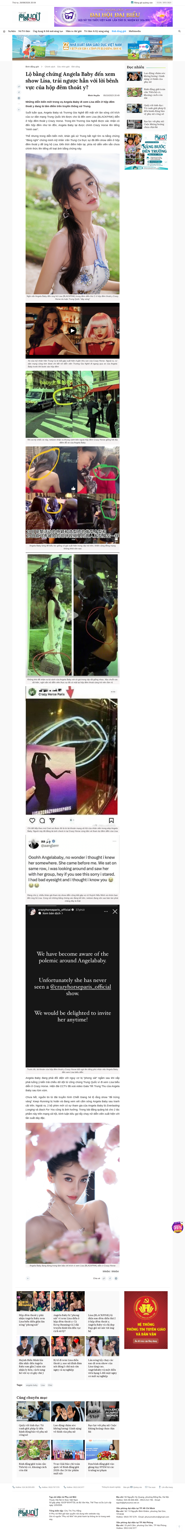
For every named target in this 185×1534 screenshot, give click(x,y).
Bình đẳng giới (119, 31)
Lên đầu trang (167, 1487)
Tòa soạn (152, 1487)
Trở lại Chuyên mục (28, 1278)
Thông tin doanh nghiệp (111, 1487)
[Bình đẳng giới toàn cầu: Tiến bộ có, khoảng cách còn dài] (134, 92)
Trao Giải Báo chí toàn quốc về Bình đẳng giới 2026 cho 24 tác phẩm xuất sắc (66, 1468)
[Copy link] (19, 86)
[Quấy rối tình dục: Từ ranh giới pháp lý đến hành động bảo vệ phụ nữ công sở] (134, 108)
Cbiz (50, 1385)
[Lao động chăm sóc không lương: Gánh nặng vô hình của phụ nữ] (134, 76)
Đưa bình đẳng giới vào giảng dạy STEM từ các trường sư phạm (101, 1467)
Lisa (43, 1385)
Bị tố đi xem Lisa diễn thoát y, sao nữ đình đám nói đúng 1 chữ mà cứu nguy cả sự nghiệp (67, 1365)
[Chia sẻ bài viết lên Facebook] (19, 92)
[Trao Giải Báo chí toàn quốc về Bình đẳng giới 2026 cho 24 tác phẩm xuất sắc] (68, 1450)
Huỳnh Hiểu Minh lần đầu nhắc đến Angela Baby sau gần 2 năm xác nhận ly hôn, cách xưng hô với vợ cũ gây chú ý (32, 1366)
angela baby (31, 1385)
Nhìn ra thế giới (74, 31)
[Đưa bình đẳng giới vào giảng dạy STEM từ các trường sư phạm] (102, 1450)
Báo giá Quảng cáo (132, 1487)
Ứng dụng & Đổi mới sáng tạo (48, 31)
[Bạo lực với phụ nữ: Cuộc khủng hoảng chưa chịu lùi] (134, 124)
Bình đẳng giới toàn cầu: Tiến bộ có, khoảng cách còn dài (154, 93)
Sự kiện (12, 31)
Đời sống (76, 66)
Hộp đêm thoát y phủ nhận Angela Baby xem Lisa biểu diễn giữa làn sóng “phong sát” (32, 1320)
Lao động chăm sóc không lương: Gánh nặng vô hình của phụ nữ (154, 77)
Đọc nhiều (135, 67)
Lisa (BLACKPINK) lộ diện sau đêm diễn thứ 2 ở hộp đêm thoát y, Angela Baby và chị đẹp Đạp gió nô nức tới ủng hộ (102, 1323)
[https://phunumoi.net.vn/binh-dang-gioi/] (19, 109)
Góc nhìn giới (63, 66)
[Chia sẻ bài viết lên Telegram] (19, 98)
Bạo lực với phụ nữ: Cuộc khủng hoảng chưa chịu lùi (154, 124)
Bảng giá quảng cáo (143, 2)
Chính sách (50, 66)
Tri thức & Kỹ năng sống (96, 31)
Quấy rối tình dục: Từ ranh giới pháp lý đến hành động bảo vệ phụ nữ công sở (155, 109)
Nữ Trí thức (24, 31)
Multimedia (135, 31)
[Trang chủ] (4, 31)
